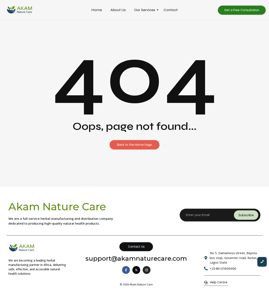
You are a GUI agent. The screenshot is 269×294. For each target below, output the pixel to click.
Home (96, 10)
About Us (118, 10)
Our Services (144, 10)
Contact (171, 10)
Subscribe (246, 215)
